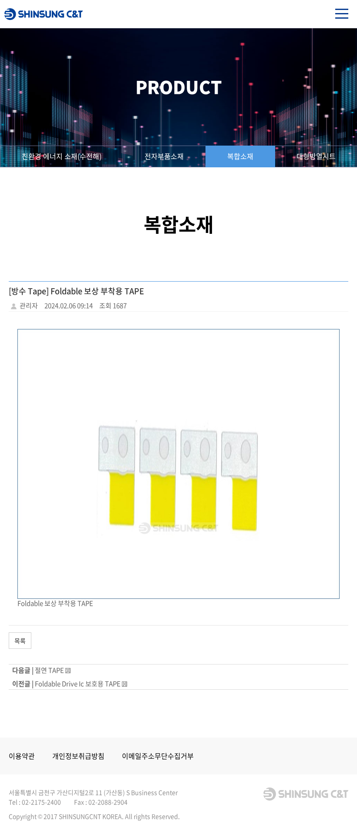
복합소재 (240, 156)
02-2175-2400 (41, 801)
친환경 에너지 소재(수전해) (61, 156)
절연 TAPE (49, 670)
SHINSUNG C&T (43, 14)
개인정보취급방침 (78, 756)
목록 (20, 640)
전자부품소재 (164, 156)
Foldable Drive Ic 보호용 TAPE (78, 683)
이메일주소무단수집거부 (158, 756)
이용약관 (22, 756)
